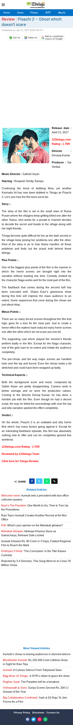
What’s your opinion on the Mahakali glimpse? (32, 525)
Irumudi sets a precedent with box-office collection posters (35, 497)
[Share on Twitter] (39, 481)
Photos (34, 12)
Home (6, 12)
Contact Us (53, 712)
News (20, 12)
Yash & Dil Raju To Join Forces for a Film (35, 699)
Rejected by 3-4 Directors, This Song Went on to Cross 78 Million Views (36, 563)
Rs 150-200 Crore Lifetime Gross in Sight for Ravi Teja (35, 662)
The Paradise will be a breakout (31, 681)
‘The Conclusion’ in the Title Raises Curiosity (33, 553)
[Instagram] (39, 719)
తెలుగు (61, 12)
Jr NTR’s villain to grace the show (36, 675)
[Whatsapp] (45, 719)
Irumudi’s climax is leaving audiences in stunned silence (36, 654)
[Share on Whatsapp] (47, 481)
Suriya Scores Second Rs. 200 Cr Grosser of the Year (36, 689)
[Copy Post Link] (54, 481)
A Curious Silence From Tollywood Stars (32, 670)
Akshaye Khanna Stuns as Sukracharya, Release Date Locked (28, 533)
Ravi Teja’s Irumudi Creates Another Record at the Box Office (34, 517)
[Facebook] (27, 719)
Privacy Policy (22, 712)
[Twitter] (33, 719)
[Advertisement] (36, 82)
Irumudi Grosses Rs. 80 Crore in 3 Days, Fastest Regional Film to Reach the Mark (36, 543)
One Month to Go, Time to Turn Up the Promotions (34, 507)
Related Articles (36, 489)
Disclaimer (38, 712)
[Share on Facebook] (32, 481)
